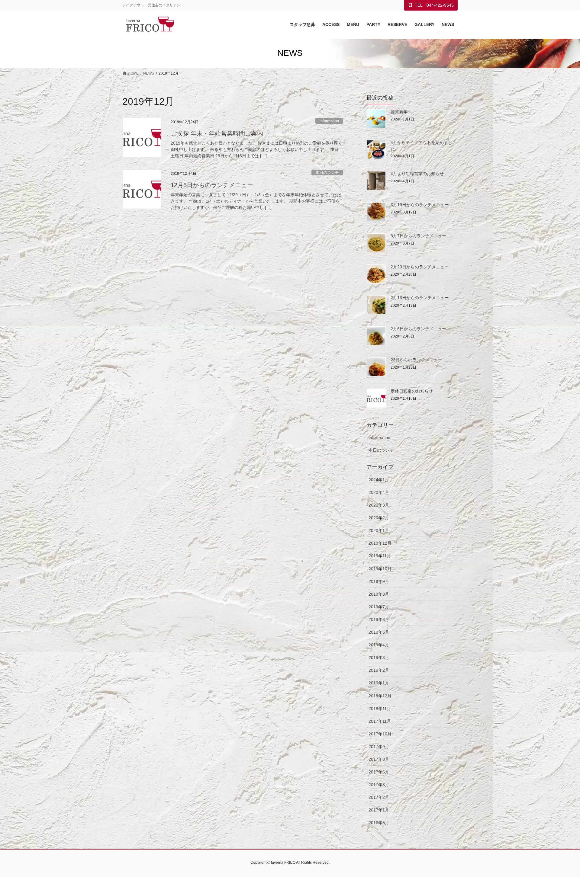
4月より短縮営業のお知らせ (417, 173)
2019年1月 (379, 682)
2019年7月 (379, 606)
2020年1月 (379, 530)
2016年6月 (379, 822)
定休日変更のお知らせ (412, 391)
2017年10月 (380, 733)
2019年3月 (379, 657)
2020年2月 (379, 517)
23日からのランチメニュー (416, 359)
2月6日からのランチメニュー (418, 328)
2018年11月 (380, 708)
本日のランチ (327, 172)
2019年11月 (380, 555)
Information (329, 121)
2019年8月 (379, 594)
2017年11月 (380, 721)
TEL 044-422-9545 (434, 5)
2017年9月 (379, 746)
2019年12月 (380, 543)
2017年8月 (379, 759)
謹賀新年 (399, 111)
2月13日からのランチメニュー (420, 297)
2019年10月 (380, 568)
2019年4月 (379, 644)
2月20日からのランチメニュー (420, 266)
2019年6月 (379, 619)
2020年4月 (379, 492)
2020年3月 (379, 505)
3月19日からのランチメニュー (420, 204)
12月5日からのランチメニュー (212, 185)
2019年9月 (379, 581)
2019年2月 (379, 670)
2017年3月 (379, 784)
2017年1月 (379, 810)
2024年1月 (379, 479)
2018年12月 (380, 695)
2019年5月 (379, 632)
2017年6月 (379, 772)
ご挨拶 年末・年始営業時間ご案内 (217, 133)
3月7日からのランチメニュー (418, 235)
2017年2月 (379, 797)
